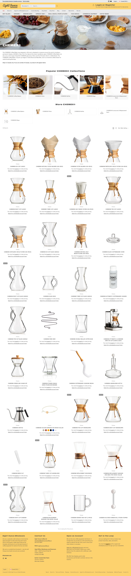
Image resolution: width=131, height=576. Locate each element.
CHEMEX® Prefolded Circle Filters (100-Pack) (113, 166)
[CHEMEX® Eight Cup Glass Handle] (18, 277)
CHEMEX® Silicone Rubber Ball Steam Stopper (113, 517)
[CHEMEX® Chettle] (18, 408)
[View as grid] (113, 128)
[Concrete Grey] (43, 430)
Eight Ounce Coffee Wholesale (18, 572)
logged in (107, 544)
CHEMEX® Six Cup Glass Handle (49, 252)
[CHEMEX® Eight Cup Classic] (18, 190)
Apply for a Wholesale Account (75, 547)
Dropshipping (110, 572)
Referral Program (118, 572)
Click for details (26, 1)
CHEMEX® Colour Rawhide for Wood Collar (49, 427)
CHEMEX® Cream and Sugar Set (17, 383)
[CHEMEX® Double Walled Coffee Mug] (81, 320)
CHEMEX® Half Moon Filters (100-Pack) (81, 209)
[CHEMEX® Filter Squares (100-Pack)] (81, 147)
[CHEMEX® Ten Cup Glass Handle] (18, 320)
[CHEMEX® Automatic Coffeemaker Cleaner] (113, 277)
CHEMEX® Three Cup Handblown (50, 473)
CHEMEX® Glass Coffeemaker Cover (113, 252)
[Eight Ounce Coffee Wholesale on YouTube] (111, 2)
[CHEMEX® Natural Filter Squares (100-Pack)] (49, 147)
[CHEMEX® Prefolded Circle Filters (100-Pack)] (113, 147)
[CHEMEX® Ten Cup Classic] (113, 190)
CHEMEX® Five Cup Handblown (81, 427)
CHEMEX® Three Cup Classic (49, 209)
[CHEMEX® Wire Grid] (49, 320)
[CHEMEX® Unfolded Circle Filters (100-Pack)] (18, 233)
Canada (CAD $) (124, 1)
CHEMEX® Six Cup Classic (17, 166)
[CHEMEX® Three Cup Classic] (49, 190)
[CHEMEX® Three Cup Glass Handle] (81, 277)
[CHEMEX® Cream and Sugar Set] (18, 364)
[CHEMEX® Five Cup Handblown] (81, 408)
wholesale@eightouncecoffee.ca (43, 540)
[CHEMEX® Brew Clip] (18, 454)
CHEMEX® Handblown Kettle (113, 383)
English (115, 1)
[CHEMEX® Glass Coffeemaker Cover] (113, 233)
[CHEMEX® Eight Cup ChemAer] (18, 498)
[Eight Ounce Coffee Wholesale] (10, 6)
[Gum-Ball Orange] (48, 430)
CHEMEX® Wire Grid (49, 339)
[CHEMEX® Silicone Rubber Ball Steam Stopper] (113, 498)
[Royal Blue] (53, 430)
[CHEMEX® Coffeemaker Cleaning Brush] (81, 364)
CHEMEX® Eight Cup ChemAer (17, 517)
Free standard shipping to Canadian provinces (12, 1)
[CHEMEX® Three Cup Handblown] (49, 454)
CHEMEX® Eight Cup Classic (17, 209)
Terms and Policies (60, 572)
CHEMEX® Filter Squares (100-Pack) (81, 166)
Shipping (67, 572)
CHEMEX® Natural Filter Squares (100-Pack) (49, 166)
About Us (52, 572)
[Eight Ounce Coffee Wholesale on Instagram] (109, 2)
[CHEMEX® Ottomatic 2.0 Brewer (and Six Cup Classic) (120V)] (113, 320)
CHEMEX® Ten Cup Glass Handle (17, 339)
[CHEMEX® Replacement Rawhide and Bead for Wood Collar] (113, 454)
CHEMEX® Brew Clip (18, 473)
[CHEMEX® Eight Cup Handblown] (113, 408)
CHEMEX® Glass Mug (49, 296)
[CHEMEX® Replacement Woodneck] (81, 454)
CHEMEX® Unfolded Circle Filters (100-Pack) (17, 252)
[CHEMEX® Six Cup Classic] (18, 147)
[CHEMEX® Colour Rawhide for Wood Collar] (49, 408)
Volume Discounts (74, 572)
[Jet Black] (51, 430)
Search (47, 572)
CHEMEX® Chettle (17, 427)
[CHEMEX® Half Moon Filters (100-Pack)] (81, 190)
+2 (55, 430)
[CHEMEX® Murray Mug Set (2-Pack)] (81, 498)
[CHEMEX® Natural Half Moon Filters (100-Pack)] (81, 233)
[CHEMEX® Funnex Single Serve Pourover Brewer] (49, 364)
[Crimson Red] (46, 430)
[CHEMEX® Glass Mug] (49, 277)
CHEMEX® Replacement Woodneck (81, 473)
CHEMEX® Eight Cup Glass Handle (17, 296)
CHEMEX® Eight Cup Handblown (113, 427)
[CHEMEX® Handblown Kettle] (113, 364)
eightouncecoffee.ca (43, 546)
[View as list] (116, 128)
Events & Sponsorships (100, 572)
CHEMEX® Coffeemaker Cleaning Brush (81, 383)
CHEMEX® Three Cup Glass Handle (81, 296)
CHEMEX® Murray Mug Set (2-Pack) (81, 517)
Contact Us (125, 572)
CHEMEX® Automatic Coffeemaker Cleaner (113, 296)
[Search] (57, 6)
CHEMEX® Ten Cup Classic (113, 209)
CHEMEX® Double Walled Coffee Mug (81, 339)
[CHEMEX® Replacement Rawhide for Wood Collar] (49, 498)
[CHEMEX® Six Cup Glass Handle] (49, 233)
